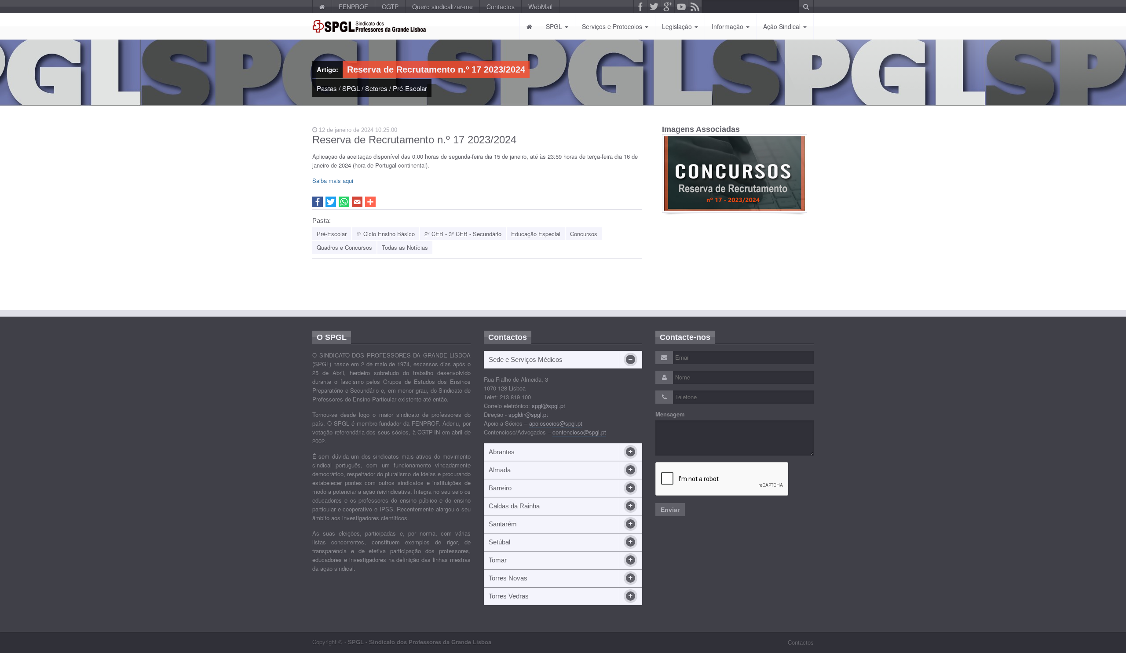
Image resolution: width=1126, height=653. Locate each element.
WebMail (540, 6)
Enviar (670, 509)
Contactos (500, 6)
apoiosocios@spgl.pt (555, 423)
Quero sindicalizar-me (442, 6)
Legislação (678, 26)
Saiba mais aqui (332, 180)
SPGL (555, 26)
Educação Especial (535, 234)
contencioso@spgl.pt (579, 432)
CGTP (390, 6)
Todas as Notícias (405, 247)
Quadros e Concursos (344, 247)
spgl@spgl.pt (548, 405)
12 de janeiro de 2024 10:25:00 (357, 130)
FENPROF (353, 6)
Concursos (583, 234)
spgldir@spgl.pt (528, 414)
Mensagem (670, 414)
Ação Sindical (782, 26)
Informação (728, 26)
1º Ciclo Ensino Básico (385, 234)
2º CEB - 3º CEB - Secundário (462, 234)
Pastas (327, 88)
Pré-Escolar (410, 88)
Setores (376, 88)
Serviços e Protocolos (613, 26)
